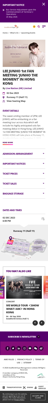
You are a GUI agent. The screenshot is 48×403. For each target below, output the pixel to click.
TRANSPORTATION (14, 387)
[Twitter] (13, 348)
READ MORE (8, 143)
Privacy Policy (19, 399)
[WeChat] (35, 348)
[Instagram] (24, 348)
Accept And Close (38, 397)
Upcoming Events (28, 33)
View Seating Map (16, 101)
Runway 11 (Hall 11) (17, 97)
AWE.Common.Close (43, 4)
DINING (30, 387)
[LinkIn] (19, 348)
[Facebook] (7, 348)
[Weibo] (41, 348)
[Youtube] (30, 348)
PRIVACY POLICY (24, 359)
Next (42, 323)
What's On (14, 33)
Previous (35, 323)
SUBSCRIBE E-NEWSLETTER (22, 337)
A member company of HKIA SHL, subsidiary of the (15, 375)
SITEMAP (27, 362)
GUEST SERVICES (42, 387)
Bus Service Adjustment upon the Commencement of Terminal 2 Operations (21, 11)
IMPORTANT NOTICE (34, 25)
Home (5, 33)
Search (40, 26)
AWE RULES (9, 359)
